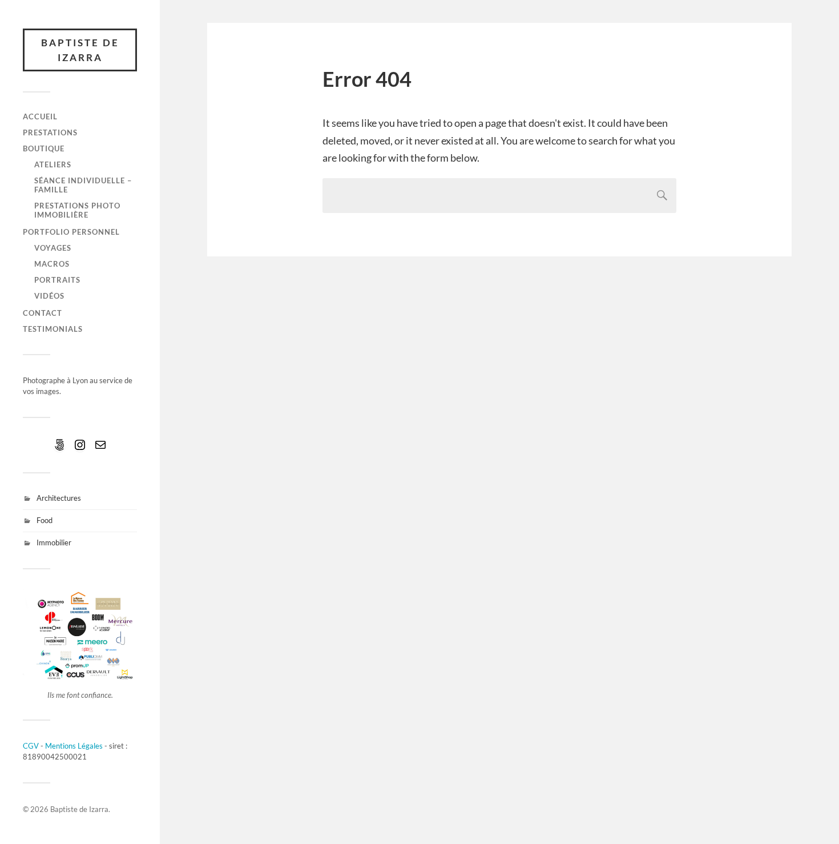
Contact (42, 312)
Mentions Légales (74, 745)
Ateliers (52, 164)
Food (45, 520)
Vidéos (49, 295)
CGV (31, 745)
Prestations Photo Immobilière (77, 210)
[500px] (59, 445)
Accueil (40, 116)
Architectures (59, 498)
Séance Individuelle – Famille (83, 185)
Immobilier (54, 542)
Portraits (57, 279)
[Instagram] (80, 445)
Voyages (52, 247)
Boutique (43, 148)
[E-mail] (100, 445)
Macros (52, 263)
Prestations (50, 132)
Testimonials (53, 328)
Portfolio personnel (71, 231)
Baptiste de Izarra (80, 50)
